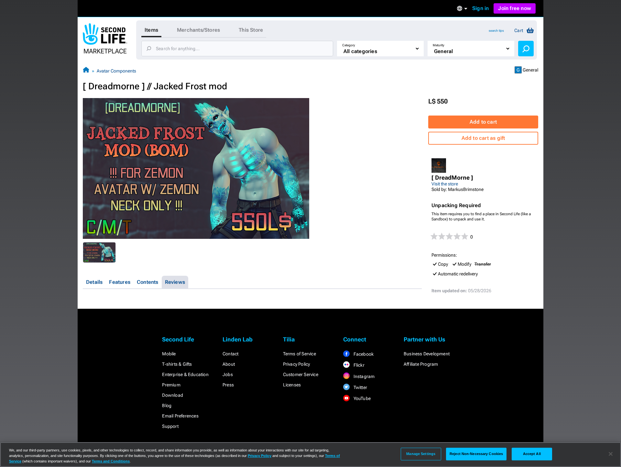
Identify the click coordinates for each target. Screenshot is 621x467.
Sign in (480, 8)
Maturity (438, 45)
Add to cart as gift (483, 138)
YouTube (361, 398)
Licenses (292, 384)
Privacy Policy (296, 364)
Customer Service (300, 374)
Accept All (532, 454)
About (229, 364)
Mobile (169, 353)
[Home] (86, 71)
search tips (496, 30)
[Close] (611, 454)
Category (348, 45)
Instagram (363, 376)
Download (172, 395)
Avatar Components (116, 70)
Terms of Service (299, 353)
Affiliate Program (421, 364)
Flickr (358, 365)
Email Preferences (180, 415)
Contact (230, 353)
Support (170, 426)
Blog (166, 405)
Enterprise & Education (185, 374)
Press (228, 384)
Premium (171, 384)
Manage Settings (420, 454)
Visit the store (444, 183)
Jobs (228, 374)
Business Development (427, 353)
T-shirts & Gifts (177, 364)
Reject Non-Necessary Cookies (476, 454)
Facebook (363, 354)
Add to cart (483, 122)
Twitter (359, 387)
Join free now (514, 8)
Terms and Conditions (111, 461)
